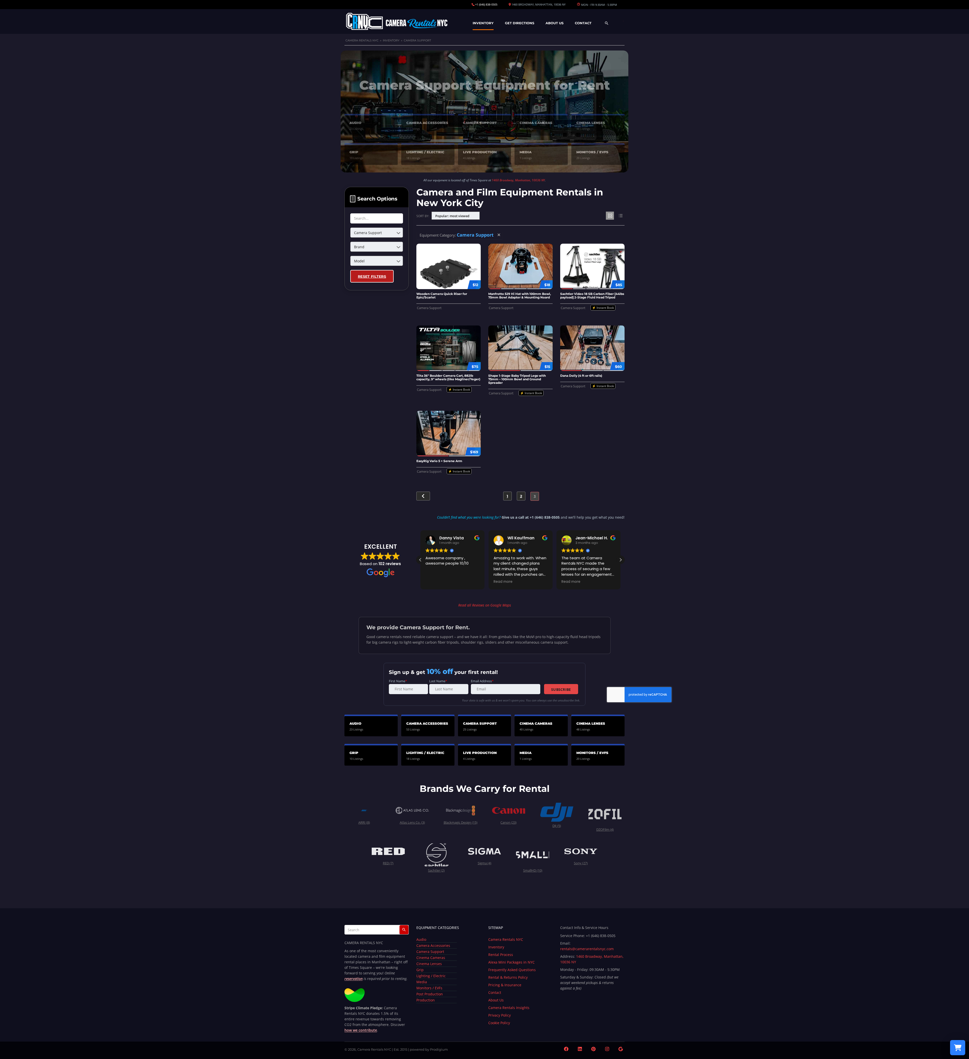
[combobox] (376, 233)
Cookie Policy (499, 1022)
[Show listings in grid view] (610, 216)
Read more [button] (434, 581)
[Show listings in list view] (620, 216)
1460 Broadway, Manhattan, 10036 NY (518, 180)
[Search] (404, 929)
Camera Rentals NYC (362, 40)
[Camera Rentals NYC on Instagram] (607, 1049)
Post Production (429, 994)
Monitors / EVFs (429, 988)
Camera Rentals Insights (508, 1007)
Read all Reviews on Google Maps (484, 605)
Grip (420, 969)
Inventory (483, 23)
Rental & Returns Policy (508, 977)
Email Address (482, 681)
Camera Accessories (433, 945)
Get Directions (519, 23)
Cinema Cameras (430, 957)
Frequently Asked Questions (512, 969)
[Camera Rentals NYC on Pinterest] (593, 1049)
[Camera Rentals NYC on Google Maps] (620, 1049)
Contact (583, 23)
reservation (353, 978)
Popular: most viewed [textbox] (452, 216)
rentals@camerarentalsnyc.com (587, 948)
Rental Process (500, 954)
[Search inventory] (606, 25)
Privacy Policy (499, 1015)
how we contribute (360, 1030)
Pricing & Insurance (504, 984)
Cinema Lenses (429, 963)
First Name (398, 681)
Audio (421, 939)
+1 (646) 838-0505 (486, 4)
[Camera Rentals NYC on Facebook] (566, 1049)
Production (425, 1000)
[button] (620, 560)
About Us (554, 23)
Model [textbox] (359, 261)
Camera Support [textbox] (368, 232)
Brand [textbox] (359, 246)
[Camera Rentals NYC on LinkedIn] (580, 1049)
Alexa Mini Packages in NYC (511, 962)
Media (421, 981)
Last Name (438, 681)
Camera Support (430, 951)
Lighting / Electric (431, 975)
